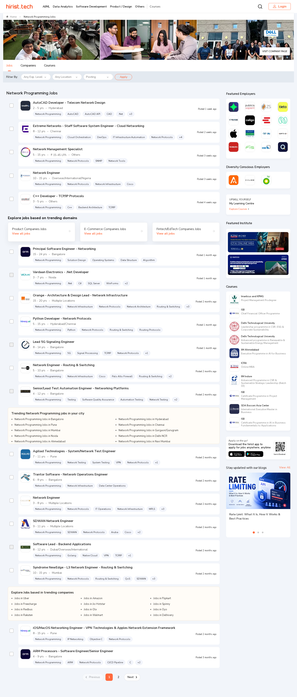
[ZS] (266, 107)
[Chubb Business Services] (250, 180)
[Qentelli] (283, 147)
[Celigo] (250, 120)
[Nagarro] (283, 120)
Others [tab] (139, 6)
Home (13, 16)
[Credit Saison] (250, 134)
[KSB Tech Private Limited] (266, 147)
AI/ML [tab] (46, 6)
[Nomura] (234, 147)
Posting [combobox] (91, 77)
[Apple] (234, 134)
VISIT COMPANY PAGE (274, 51)
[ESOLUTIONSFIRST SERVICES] (266, 120)
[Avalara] (234, 180)
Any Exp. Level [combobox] (33, 77)
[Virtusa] (234, 107)
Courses (155, 6)
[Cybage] (234, 120)
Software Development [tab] (91, 6)
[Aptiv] (283, 134)
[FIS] (250, 147)
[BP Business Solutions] (266, 180)
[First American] (266, 134)
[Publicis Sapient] (250, 107)
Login (282, 6)
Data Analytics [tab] (63, 6)
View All (284, 467)
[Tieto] (283, 107)
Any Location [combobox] (63, 77)
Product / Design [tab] (121, 6)
